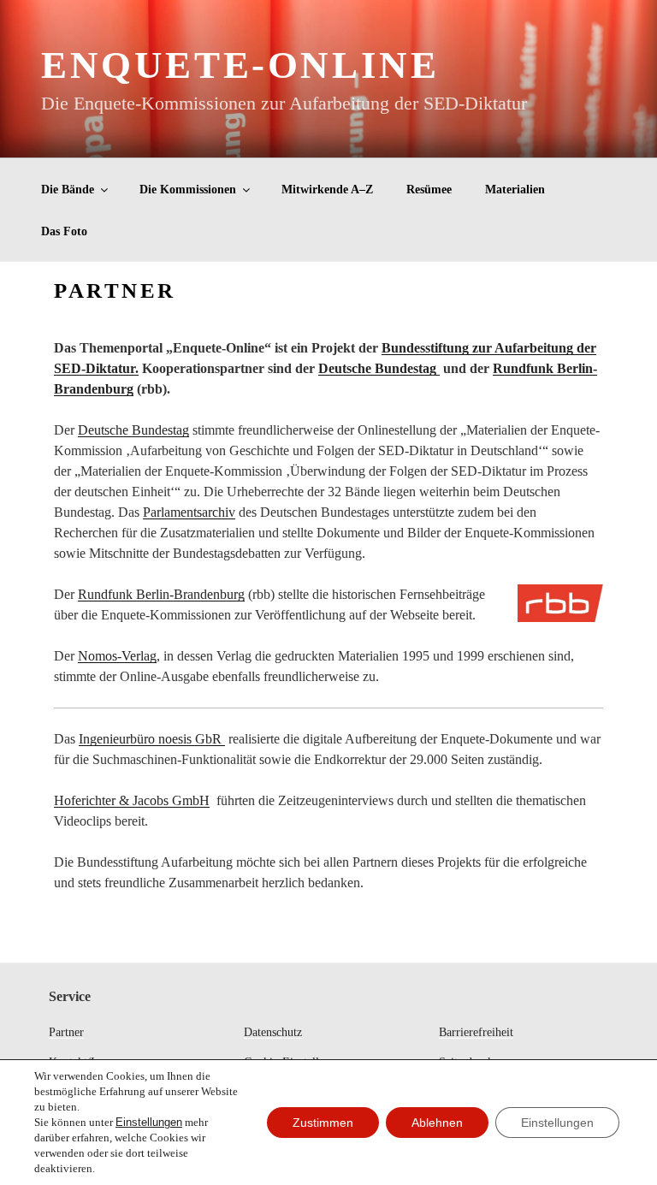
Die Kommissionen (187, 189)
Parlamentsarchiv (189, 512)
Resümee (429, 189)
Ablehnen (437, 1122)
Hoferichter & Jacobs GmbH (132, 800)
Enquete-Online (240, 65)
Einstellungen (148, 1122)
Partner (66, 1032)
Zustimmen (323, 1122)
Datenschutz (273, 1032)
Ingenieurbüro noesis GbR (152, 739)
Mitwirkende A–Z (327, 189)
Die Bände (67, 189)
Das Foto (64, 231)
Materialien (515, 189)
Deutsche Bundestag (379, 368)
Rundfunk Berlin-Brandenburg (161, 594)
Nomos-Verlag (117, 656)
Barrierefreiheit (476, 1032)
